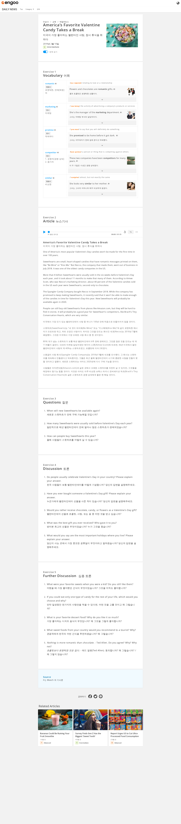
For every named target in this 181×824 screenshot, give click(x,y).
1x (131, 232)
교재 (38, 9)
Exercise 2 (49, 217)
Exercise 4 (49, 465)
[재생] (44, 232)
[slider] (49, 232)
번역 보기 (53, 52)
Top (21, 9)
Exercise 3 (49, 398)
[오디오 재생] (56, 83)
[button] (102, 99)
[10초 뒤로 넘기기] (124, 232)
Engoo (46, 22)
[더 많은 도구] (136, 232)
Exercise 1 (49, 71)
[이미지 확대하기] (122, 35)
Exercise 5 (49, 572)
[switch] (45, 52)
